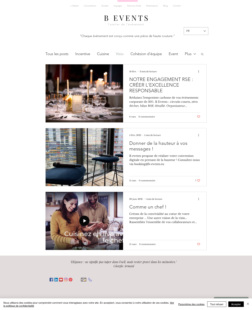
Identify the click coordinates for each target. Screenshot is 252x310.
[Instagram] (66, 279)
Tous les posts (56, 54)
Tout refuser (216, 304)
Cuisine (103, 54)
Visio (120, 54)
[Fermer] (248, 304)
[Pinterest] (70, 279)
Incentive (82, 54)
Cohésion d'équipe (146, 54)
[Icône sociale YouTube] (61, 279)
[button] (202, 54)
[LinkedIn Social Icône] (56, 279)
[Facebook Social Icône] (51, 279)
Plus (188, 54)
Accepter (236, 304)
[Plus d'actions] (200, 71)
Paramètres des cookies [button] (191, 304)
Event (173, 54)
